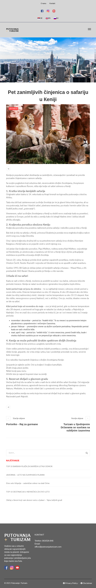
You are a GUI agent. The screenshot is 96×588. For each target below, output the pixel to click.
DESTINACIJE (13, 108)
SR (41, 18)
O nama (43, 3)
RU (57, 18)
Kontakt (52, 3)
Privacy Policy (71, 583)
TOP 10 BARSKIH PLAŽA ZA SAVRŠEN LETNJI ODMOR (29, 466)
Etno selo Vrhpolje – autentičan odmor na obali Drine (28, 483)
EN (49, 18)
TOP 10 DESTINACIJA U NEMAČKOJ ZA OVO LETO (28, 492)
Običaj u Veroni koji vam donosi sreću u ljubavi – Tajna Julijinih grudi (34, 500)
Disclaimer (87, 583)
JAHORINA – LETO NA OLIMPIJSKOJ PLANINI (25, 475)
